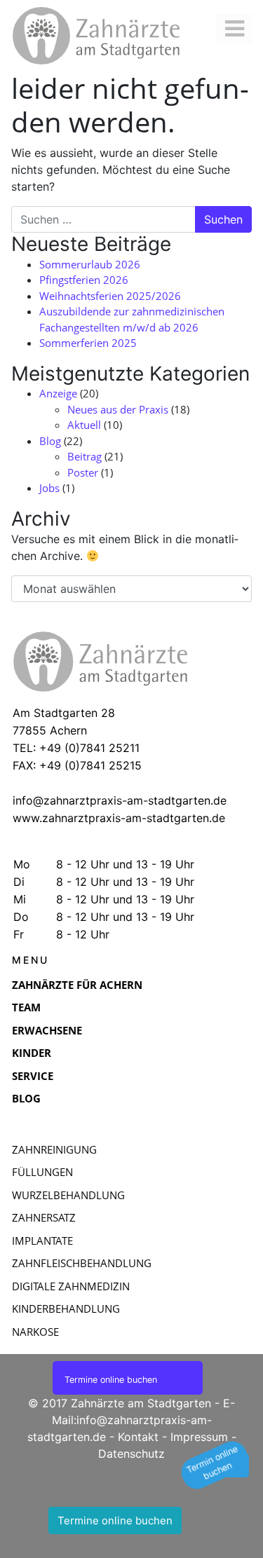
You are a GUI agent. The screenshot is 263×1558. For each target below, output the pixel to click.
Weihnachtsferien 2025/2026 (110, 296)
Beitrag (84, 456)
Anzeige (58, 393)
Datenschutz (131, 1454)
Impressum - (203, 1437)
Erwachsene (47, 1030)
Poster (82, 472)
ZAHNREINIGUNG (54, 1149)
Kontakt (138, 1437)
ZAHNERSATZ (44, 1217)
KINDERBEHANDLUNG (66, 1308)
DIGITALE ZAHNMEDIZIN (71, 1286)
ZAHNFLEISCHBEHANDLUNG (81, 1263)
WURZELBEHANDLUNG (68, 1195)
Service (32, 1076)
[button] (214, 1465)
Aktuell (84, 425)
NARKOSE (35, 1332)
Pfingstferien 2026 (83, 280)
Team (26, 1007)
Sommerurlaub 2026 (89, 264)
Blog (50, 441)
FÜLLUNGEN (42, 1172)
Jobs (49, 488)
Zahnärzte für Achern (77, 985)
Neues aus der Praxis (117, 409)
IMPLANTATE (42, 1241)
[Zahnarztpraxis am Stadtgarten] (116, 36)
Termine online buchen (115, 1520)
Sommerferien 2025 (88, 343)
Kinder (31, 1053)
